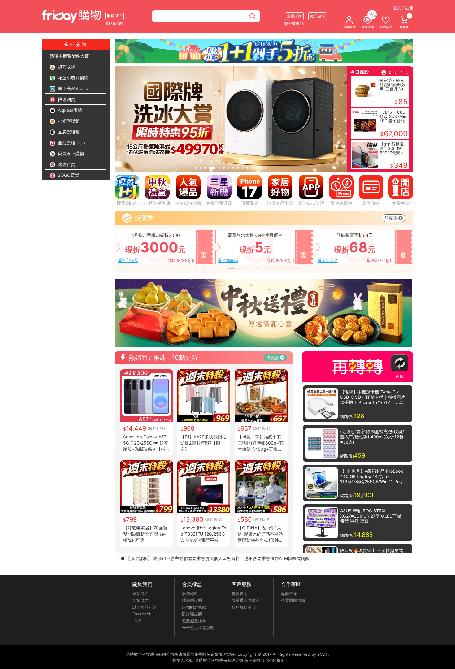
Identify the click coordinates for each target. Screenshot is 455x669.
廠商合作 (289, 593)
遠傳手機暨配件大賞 (69, 56)
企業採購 (294, 16)
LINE (136, 620)
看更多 (273, 357)
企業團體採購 (293, 600)
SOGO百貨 (68, 175)
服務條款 (190, 593)
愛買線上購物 (70, 153)
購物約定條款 (194, 607)
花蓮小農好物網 (72, 77)
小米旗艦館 (68, 121)
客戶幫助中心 (244, 607)
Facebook (141, 613)
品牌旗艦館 (68, 131)
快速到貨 (66, 99)
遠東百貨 (66, 164)
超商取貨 (66, 66)
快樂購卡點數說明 (248, 600)
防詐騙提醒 (192, 613)
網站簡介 (140, 593)
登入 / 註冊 (403, 7)
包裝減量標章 (194, 620)
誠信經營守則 (144, 607)
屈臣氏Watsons (72, 88)
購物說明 (240, 593)
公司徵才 (140, 600)
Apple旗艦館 (69, 110)
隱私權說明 (192, 600)
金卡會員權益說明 (198, 627)
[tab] (196, 168)
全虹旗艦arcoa (72, 142)
